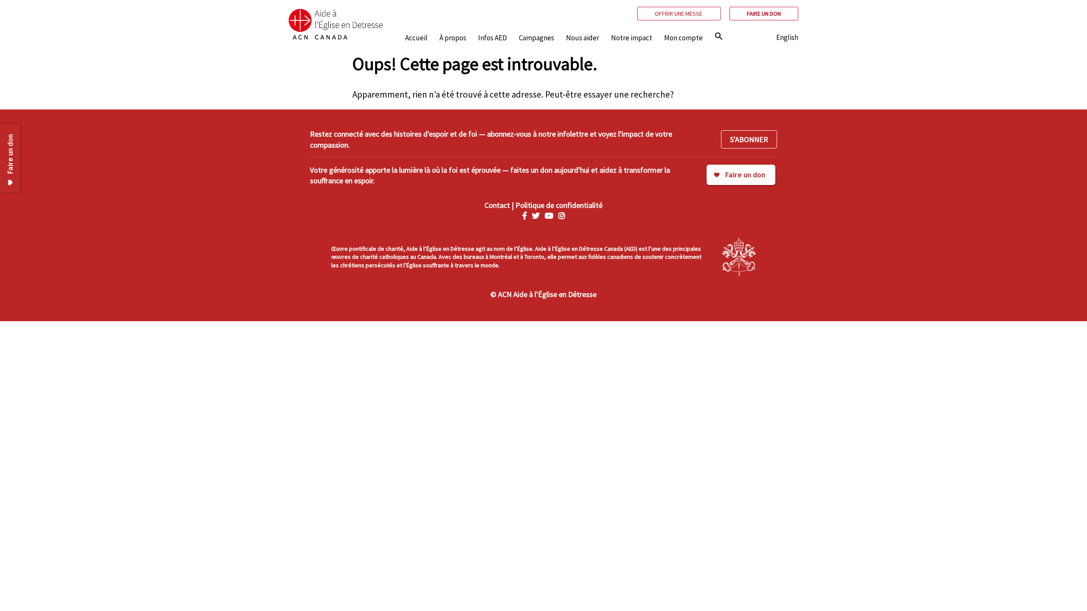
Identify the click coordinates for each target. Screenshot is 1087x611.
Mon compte (683, 37)
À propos (452, 37)
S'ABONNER (749, 139)
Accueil (416, 37)
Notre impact (631, 37)
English (787, 37)
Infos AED (492, 37)
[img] (719, 36)
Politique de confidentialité (559, 205)
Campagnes (536, 37)
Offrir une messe (679, 13)
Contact (497, 205)
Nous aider (582, 37)
